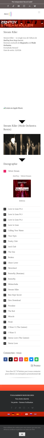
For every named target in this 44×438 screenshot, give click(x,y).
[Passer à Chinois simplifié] (22, 414)
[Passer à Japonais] (26, 414)
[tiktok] (11, 359)
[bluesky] (31, 359)
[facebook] (6, 359)
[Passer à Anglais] (35, 414)
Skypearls (24, 43)
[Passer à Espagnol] (17, 414)
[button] (22, 171)
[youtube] (16, 359)
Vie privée (14, 402)
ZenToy (7, 40)
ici (39, 374)
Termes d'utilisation (26, 402)
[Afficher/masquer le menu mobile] (39, 12)
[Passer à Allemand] (13, 414)
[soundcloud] (26, 359)
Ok (22, 434)
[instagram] (21, 359)
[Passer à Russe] (31, 414)
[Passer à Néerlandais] (8, 414)
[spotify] (36, 359)
